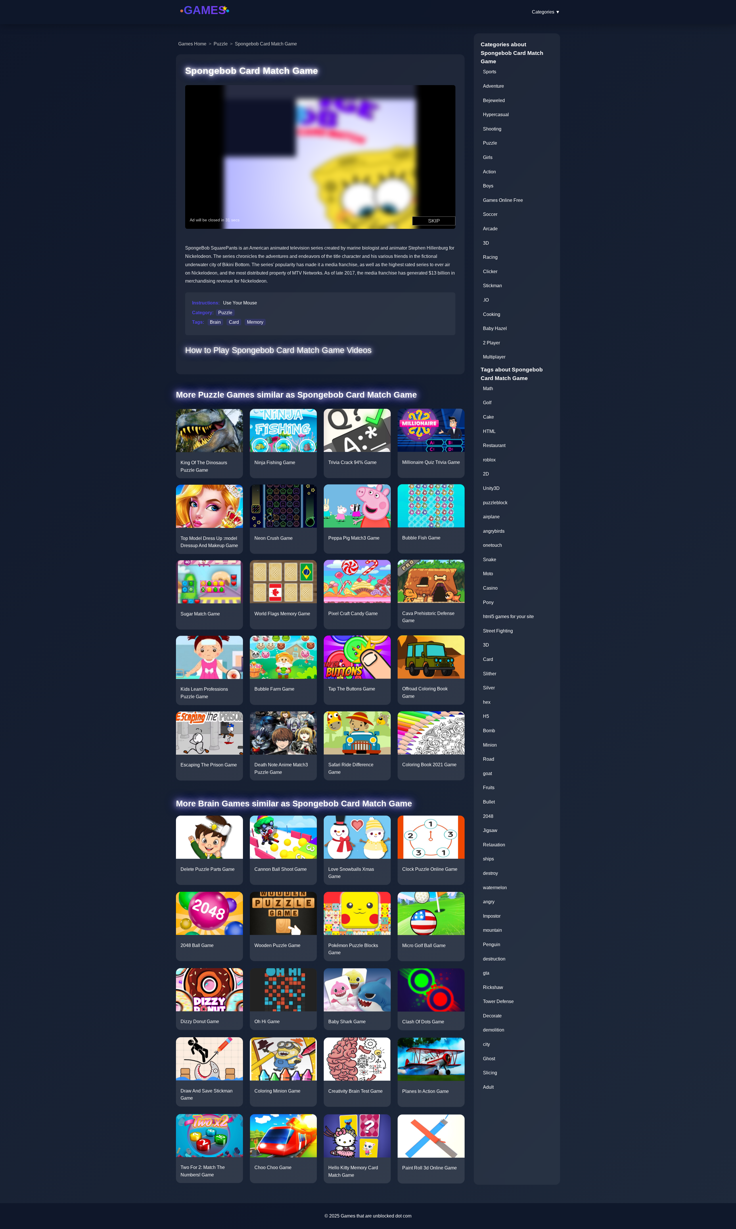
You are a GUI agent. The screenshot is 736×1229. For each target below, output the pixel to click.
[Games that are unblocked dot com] (204, 18)
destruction (494, 958)
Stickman (492, 285)
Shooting (492, 128)
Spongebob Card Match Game (266, 43)
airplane (491, 516)
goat (487, 773)
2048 (488, 816)
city (486, 1044)
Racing (490, 257)
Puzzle (221, 43)
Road (488, 759)
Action (489, 171)
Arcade (490, 228)
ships (488, 858)
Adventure (493, 86)
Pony (488, 602)
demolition (493, 1029)
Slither (489, 673)
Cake (488, 417)
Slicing (490, 1072)
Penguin (491, 944)
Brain (215, 322)
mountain (492, 930)
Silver (489, 687)
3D (486, 243)
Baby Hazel (495, 328)
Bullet (489, 801)
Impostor (492, 916)
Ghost (489, 1058)
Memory (255, 322)
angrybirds (494, 531)
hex (486, 702)
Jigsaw (490, 830)
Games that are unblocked (367, 1215)
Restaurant (494, 445)
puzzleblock (495, 502)
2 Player (491, 342)
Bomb (489, 730)
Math (488, 388)
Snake (489, 559)
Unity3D (491, 488)
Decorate (492, 1015)
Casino (490, 588)
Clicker (490, 271)
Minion (490, 745)
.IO (486, 300)
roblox (489, 459)
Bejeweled (494, 100)
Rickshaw (493, 987)
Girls (487, 157)
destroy (490, 873)
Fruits (488, 787)
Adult (488, 1087)
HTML (489, 431)
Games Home (192, 43)
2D (486, 473)
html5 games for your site (508, 616)
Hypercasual (496, 114)
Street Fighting (498, 630)
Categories (546, 11)
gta (486, 973)
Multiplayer (494, 356)
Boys (488, 185)
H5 (486, 716)
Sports (489, 71)
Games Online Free (503, 200)
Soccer (490, 214)
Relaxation (494, 844)
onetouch (492, 545)
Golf (487, 402)
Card (234, 322)
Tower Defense (498, 1001)
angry (488, 901)
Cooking (491, 314)
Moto (488, 573)
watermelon (495, 887)
